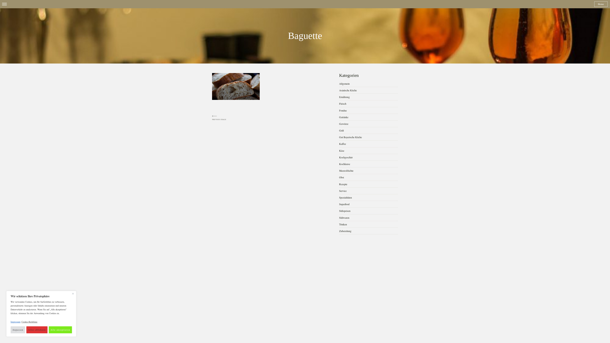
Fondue (343, 110)
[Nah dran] (73, 294)
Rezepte (343, 184)
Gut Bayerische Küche (350, 137)
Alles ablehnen (37, 329)
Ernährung (344, 97)
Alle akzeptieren (60, 329)
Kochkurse (344, 164)
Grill (341, 130)
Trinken (343, 224)
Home (601, 4)
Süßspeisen (344, 210)
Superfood (344, 204)
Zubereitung (345, 231)
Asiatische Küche (348, 90)
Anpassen (17, 329)
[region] (41, 314)
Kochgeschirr (346, 157)
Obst (341, 177)
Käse (341, 150)
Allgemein (344, 83)
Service (343, 190)
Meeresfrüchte (346, 170)
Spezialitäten (345, 197)
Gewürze (343, 123)
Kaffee (342, 143)
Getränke (343, 117)
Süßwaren (344, 217)
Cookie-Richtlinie (29, 321)
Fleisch (342, 103)
